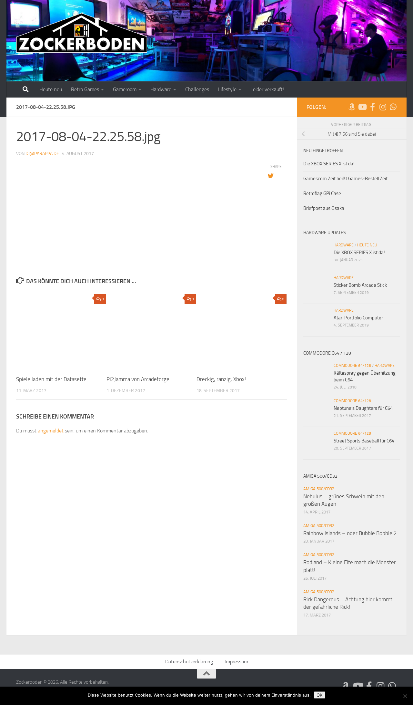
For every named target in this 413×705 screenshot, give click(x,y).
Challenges (197, 89)
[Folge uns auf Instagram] (383, 107)
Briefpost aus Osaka (323, 208)
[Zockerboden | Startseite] (81, 33)
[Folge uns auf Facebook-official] (372, 107)
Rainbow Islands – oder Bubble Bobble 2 (350, 533)
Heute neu (50, 89)
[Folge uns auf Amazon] (352, 107)
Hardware (160, 89)
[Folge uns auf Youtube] (362, 107)
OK (320, 695)
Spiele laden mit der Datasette (51, 379)
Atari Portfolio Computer (358, 318)
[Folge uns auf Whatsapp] (393, 107)
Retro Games (85, 89)
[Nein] (405, 696)
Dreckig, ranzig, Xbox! (221, 379)
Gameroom (124, 89)
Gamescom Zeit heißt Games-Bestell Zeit (345, 178)
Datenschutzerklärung (189, 661)
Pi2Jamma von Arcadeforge (137, 379)
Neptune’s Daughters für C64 (363, 408)
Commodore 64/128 (352, 365)
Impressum (236, 661)
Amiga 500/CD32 (318, 488)
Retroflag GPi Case (322, 193)
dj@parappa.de (42, 153)
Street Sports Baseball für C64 (364, 441)
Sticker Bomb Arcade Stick (360, 285)
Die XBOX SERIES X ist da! (329, 164)
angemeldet (51, 431)
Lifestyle (227, 89)
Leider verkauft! (267, 89)
